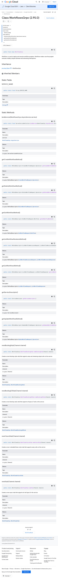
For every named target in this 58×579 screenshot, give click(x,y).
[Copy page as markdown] (8, 21)
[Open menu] (2, 2)
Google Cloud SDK (11, 6)
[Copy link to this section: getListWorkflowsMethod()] (22, 266)
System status (19, 558)
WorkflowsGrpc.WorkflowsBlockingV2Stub (14, 430)
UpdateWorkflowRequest (25, 339)
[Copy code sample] (54, 50)
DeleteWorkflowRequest (25, 206)
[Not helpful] (55, 12)
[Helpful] (53, 12)
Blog (45, 551)
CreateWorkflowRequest (25, 180)
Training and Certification (36, 563)
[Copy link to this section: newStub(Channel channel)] (21, 482)
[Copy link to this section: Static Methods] (16, 113)
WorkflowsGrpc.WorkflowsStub (10, 521)
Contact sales (5, 559)
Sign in (54, 1)
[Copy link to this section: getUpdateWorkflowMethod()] (23, 319)
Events (45, 553)
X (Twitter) (46, 555)
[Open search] (36, 2)
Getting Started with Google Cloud (34, 554)
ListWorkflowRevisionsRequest (27, 259)
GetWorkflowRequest (24, 233)
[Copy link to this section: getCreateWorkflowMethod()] (23, 160)
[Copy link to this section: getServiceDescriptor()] (19, 292)
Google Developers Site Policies (43, 539)
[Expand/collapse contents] (10, 25)
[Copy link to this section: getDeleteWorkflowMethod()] (23, 186)
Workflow (33, 233)
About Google (5, 568)
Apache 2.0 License (22, 539)
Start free (51, 6)
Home (3, 12)
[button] (29, 73)
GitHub (31, 551)
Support (18, 553)
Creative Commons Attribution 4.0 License (43, 537)
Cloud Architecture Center (34, 560)
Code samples (33, 557)
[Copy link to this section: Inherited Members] (21, 74)
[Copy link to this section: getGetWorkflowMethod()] (21, 213)
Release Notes (19, 555)
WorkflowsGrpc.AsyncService (10, 140)
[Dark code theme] (52, 50)
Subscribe (26, 572)
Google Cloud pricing (6, 553)
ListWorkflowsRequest (25, 286)
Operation (35, 180)
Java (21, 6)
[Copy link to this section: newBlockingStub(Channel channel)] (27, 345)
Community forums (20, 551)
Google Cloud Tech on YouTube (49, 561)
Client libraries (31, 6)
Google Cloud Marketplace (5, 556)
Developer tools (18, 12)
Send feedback (50, 18)
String (4, 105)
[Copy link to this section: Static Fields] (13, 80)
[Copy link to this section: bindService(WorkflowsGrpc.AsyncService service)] (38, 117)
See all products (5, 551)
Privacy (11, 568)
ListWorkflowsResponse (38, 286)
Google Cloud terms (25, 568)
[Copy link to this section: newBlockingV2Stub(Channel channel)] (29, 391)
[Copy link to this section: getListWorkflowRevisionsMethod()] (27, 239)
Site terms (17, 568)
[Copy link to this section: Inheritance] (12, 64)
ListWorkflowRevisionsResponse (46, 259)
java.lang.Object (6, 68)
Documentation (9, 12)
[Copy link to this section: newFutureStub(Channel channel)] (26, 436)
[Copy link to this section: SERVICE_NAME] (14, 84)
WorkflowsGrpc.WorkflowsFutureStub (12, 475)
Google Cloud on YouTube (50, 558)
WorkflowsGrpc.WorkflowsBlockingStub (13, 384)
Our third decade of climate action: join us (42, 568)
